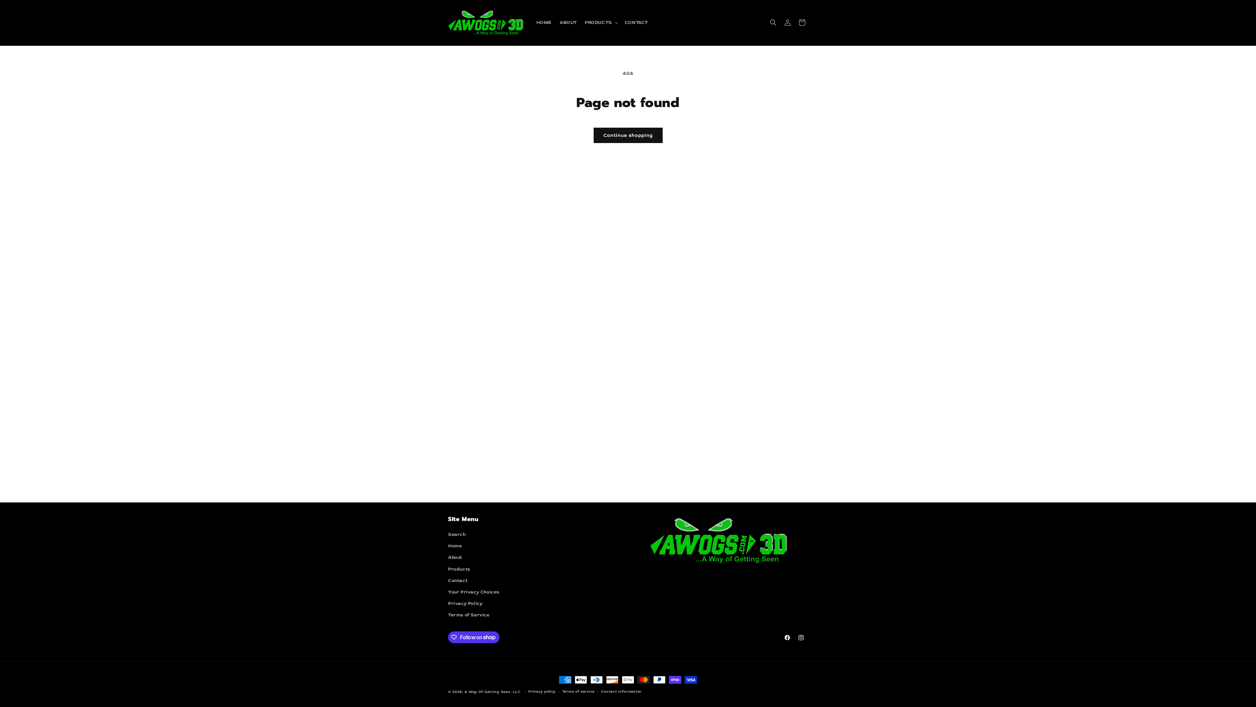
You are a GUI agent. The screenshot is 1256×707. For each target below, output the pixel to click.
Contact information (621, 691)
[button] (601, 22)
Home (455, 546)
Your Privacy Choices (473, 592)
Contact (457, 580)
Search (457, 534)
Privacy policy (542, 691)
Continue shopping (628, 135)
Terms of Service (469, 615)
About (455, 557)
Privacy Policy (465, 603)
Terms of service (578, 691)
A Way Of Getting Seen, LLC (492, 692)
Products (459, 569)
